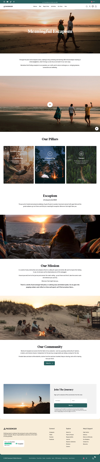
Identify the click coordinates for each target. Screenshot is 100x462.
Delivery (85, 434)
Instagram (51, 432)
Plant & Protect (70, 434)
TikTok (50, 434)
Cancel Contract (72, 458)
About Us (68, 432)
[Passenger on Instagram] (4, 1)
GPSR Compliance (58, 458)
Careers (68, 446)
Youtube (51, 437)
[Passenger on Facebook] (14, 1)
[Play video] (50, 104)
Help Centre (86, 432)
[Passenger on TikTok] (10, 1)
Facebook (51, 439)
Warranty (85, 444)
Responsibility (69, 437)
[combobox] (93, 2)
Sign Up (71, 405)
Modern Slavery (65, 458)
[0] (93, 6)
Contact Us (86, 441)
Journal (68, 439)
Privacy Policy (39, 458)
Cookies (43, 458)
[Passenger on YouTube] (7, 1)
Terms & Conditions (32, 458)
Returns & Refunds (87, 437)
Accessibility (48, 458)
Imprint (53, 458)
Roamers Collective (71, 441)
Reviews (68, 444)
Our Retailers (86, 439)
